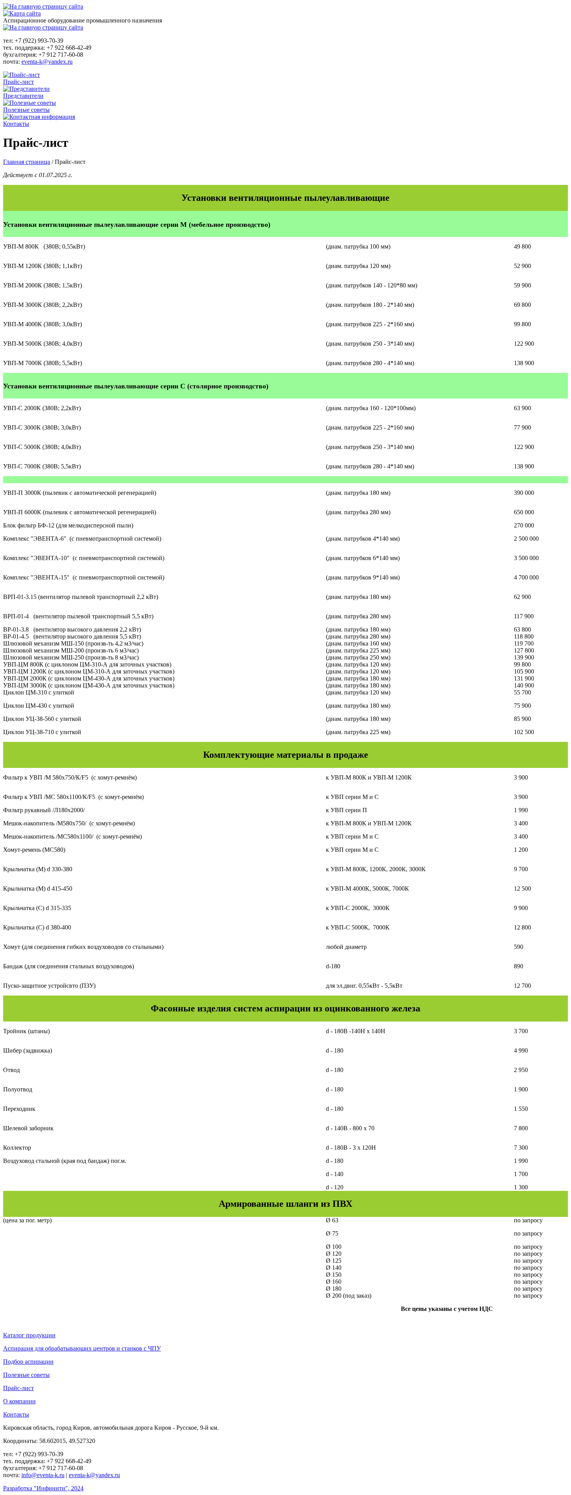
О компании (19, 1401)
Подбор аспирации (28, 1361)
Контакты (16, 123)
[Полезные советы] (29, 102)
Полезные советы (26, 109)
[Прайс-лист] (21, 74)
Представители (23, 95)
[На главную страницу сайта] (43, 6)
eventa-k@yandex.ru (47, 61)
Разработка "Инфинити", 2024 (43, 1488)
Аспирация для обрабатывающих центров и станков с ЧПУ (82, 1348)
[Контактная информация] (39, 116)
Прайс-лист (18, 81)
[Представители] (26, 88)
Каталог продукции (29, 1335)
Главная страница (26, 161)
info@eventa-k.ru (42, 1475)
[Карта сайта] (22, 13)
